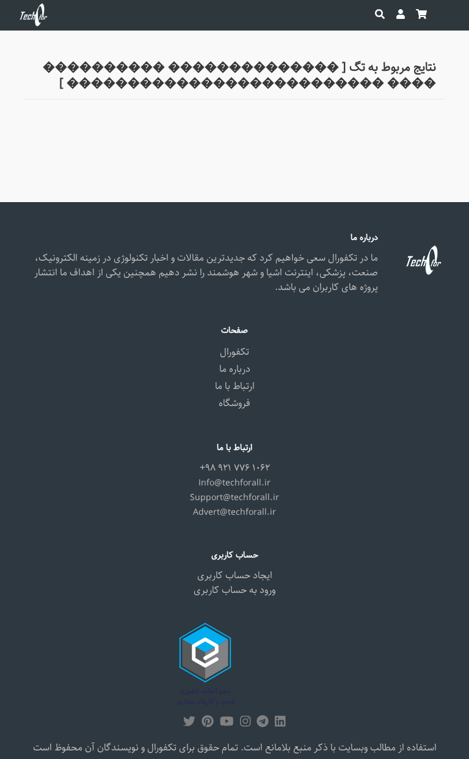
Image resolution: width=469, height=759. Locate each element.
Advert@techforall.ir (234, 512)
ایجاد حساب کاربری (234, 575)
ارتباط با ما (235, 386)
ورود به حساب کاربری (234, 590)
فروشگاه (234, 403)
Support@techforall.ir (234, 497)
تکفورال (234, 352)
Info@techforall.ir (234, 483)
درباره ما (234, 369)
